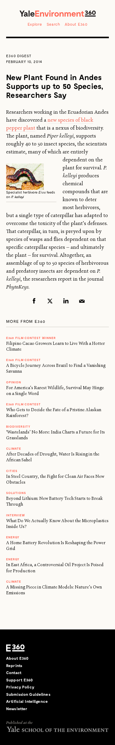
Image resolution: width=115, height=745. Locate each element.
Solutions (16, 493)
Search (53, 24)
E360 (15, 648)
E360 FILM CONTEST (23, 360)
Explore (35, 24)
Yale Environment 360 (57, 13)
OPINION (13, 382)
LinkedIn (66, 301)
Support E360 (19, 679)
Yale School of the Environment (57, 729)
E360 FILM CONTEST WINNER (31, 338)
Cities (11, 471)
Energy (12, 537)
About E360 (76, 24)
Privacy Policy (20, 686)
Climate (13, 448)
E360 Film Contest (23, 404)
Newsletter (16, 708)
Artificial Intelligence (27, 701)
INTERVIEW (15, 515)
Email (82, 301)
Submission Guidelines (28, 694)
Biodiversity (18, 426)
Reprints (14, 665)
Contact (13, 672)
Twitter (50, 301)
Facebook (34, 301)
